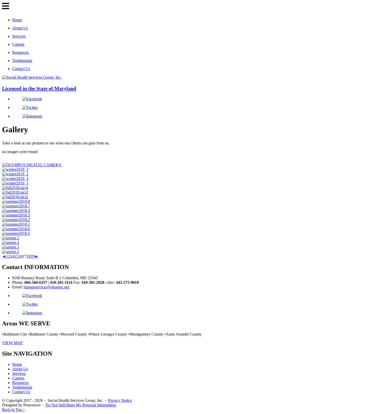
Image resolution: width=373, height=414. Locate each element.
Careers (18, 44)
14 (12, 256)
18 (28, 256)
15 (16, 256)
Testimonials (22, 60)
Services (19, 36)
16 (20, 256)
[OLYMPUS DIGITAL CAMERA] (31, 165)
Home (17, 20)
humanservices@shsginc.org (46, 287)
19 (32, 256)
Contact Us (21, 69)
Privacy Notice (120, 400)
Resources (20, 52)
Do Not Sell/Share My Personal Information (80, 405)
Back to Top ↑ (13, 409)
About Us (20, 28)
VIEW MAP (12, 343)
